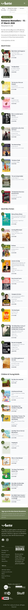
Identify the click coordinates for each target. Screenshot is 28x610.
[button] (14, 513)
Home (3, 8)
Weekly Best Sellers (12, 8)
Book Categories (6, 554)
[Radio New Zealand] (7, 598)
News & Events (5, 557)
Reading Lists (5, 550)
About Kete (4, 561)
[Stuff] (20, 593)
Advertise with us (6, 569)
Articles (3, 559)
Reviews (4, 552)
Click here (9, 533)
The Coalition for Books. (13, 605)
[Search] (10, 12)
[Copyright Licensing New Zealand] (7, 593)
